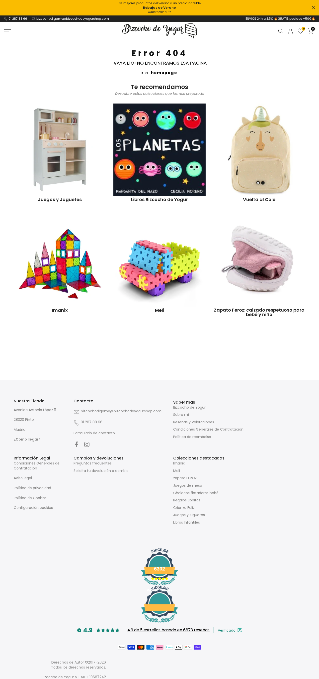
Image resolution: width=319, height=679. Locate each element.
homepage (164, 72)
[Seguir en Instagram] (86, 444)
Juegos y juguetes (189, 514)
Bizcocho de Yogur (189, 407)
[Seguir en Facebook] (76, 444)
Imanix (179, 463)
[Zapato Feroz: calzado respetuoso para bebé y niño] (259, 260)
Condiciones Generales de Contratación (208, 429)
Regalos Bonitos (186, 500)
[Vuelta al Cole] (259, 150)
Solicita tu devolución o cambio (101, 470)
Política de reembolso (192, 436)
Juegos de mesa (187, 485)
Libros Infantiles (186, 522)
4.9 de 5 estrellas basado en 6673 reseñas (168, 630)
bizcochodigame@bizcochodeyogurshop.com (72, 18)
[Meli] (159, 260)
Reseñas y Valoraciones (193, 422)
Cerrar (5, 7)
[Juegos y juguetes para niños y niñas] (60, 150)
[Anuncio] (159, 7)
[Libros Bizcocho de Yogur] (159, 150)
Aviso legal (23, 477)
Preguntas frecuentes (93, 463)
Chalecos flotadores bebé (196, 492)
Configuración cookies (33, 507)
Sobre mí (181, 414)
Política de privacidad (32, 487)
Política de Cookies (30, 497)
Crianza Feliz (184, 507)
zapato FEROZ (185, 477)
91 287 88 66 (17, 18)
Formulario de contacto (94, 433)
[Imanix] (60, 260)
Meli (176, 470)
